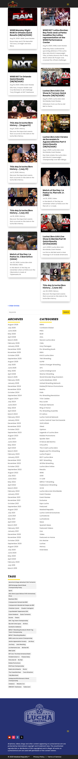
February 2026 (14, 343)
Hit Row (25, 624)
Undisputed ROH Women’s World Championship (19, 680)
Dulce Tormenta (25, 614)
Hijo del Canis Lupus (15, 624)
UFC (41, 368)
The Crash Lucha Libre (49, 448)
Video (20, 265)
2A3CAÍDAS (44, 423)
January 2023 (13, 457)
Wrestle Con (21, 684)
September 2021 (14, 506)
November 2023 (14, 426)
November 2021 (14, 500)
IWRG (42, 324)
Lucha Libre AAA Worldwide (51, 491)
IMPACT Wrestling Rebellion (17, 635)
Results (43, 469)
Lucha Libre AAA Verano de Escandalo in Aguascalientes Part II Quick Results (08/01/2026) (55, 141)
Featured (43, 506)
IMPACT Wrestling (47, 482)
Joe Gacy (11, 644)
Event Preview (45, 494)
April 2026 (12, 337)
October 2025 (13, 355)
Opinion (43, 429)
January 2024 (13, 420)
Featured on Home (47, 537)
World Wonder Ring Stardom (51, 377)
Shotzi (25, 669)
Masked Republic (47, 509)
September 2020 (15, 543)
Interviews (44, 550)
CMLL (42, 343)
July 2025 (12, 364)
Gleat (42, 426)
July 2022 (12, 476)
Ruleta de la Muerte (15, 669)
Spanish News (45, 525)
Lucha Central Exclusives (50, 513)
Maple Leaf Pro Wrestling (50, 451)
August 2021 (13, 509)
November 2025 (14, 352)
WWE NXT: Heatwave (15, 687)
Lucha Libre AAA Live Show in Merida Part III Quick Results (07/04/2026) (54, 240)
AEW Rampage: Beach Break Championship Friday (17, 586)
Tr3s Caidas (45, 398)
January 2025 (13, 383)
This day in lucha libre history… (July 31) (21, 167)
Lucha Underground (48, 371)
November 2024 (14, 389)
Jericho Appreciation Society (17, 641)
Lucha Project (45, 454)
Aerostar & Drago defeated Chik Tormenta (22, 582)
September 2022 (15, 469)
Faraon (17, 617)
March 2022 (12, 488)
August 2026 (13, 324)
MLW (41, 334)
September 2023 (15, 432)
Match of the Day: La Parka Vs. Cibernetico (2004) (21, 257)
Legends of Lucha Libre (49, 432)
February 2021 (13, 528)
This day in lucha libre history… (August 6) (21, 124)
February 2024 (14, 417)
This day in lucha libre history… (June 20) (54, 286)
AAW (41, 476)
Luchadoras (44, 516)
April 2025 (12, 374)
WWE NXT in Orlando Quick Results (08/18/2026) (20, 79)
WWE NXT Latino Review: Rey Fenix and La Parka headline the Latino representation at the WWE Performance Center (55, 36)
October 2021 (13, 503)
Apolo (10, 590)
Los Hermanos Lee (14, 647)
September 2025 (15, 358)
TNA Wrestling (45, 358)
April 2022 (12, 485)
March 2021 (12, 525)
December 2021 (14, 497)
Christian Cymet (14, 608)
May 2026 (12, 334)
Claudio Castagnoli (27, 608)
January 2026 (13, 346)
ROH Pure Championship (16, 666)
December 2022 (14, 460)
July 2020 (12, 550)
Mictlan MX (25, 647)
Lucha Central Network (49, 417)
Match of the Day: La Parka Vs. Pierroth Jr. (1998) (53, 193)
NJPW (42, 361)
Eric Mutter (44, 540)
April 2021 (11, 522)
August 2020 (13, 546)
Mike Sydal (12, 650)
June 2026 (12, 331)
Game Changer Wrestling (50, 364)
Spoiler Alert (45, 439)
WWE (22, 38)
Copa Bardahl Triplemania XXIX (18, 611)
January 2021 (13, 531)
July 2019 (11, 565)
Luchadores (44, 519)
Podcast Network (47, 405)
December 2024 (14, 386)
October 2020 (13, 540)
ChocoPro (44, 445)
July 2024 (12, 401)
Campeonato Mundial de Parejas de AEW (21, 605)
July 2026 (12, 328)
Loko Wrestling (20, 644)
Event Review (29, 38)
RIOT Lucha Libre (46, 457)
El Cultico (43, 414)
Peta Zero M (12, 660)
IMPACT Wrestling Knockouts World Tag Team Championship (21, 631)
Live (41, 531)
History (22, 129)
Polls (41, 392)
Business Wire (13, 599)
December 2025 (14, 349)
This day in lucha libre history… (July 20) (21, 211)
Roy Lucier (44, 401)
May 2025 (12, 371)
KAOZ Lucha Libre (47, 355)
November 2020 (14, 537)
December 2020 (14, 534)
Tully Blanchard (13, 675)
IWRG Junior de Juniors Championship (20, 638)
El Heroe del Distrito (47, 442)
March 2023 (12, 451)
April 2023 (12, 448)
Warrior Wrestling (47, 374)
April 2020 (12, 559)
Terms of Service (54, 757)
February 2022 (14, 491)
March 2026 (12, 340)
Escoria (11, 617)
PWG (41, 331)
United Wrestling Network (50, 383)
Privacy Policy (38, 757)
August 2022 (13, 472)
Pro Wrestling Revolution (50, 395)
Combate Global (47, 328)
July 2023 (12, 439)
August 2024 (13, 398)
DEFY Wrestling (46, 460)
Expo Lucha (44, 503)
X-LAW (42, 479)
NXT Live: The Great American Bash (19, 654)
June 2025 (12, 368)
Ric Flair (20, 660)
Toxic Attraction (28, 672)
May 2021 (11, 519)
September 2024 (15, 395)
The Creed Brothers (15, 672)
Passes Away (26, 657)
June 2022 (12, 479)
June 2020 (12, 553)
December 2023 (14, 423)
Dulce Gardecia (13, 614)
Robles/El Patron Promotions (51, 386)
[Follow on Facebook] (17, 737)
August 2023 (13, 435)
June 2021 (12, 516)
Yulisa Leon (26, 687)
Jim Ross (31, 641)
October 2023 (13, 429)
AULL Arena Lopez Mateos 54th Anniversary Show (22, 595)
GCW (42, 488)
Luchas (42, 543)
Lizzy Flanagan (45, 346)
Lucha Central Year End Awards (52, 420)
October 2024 (13, 392)
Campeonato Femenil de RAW (18, 602)
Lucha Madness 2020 (48, 380)
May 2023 (12, 445)
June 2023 (12, 442)
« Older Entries (13, 306)
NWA (41, 352)
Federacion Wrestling (48, 485)
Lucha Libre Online (47, 466)
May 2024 (12, 408)
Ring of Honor (45, 408)
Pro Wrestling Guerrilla (49, 411)
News (42, 522)
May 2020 (12, 556)
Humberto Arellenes (15, 627)
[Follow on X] (21, 737)
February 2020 (14, 562)
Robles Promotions (47, 435)
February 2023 (14, 454)
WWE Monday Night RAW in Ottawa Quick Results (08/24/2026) (21, 33)
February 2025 (14, 380)
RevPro (42, 389)
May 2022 (12, 482)
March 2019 (12, 568)
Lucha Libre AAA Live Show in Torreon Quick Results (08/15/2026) (54, 93)
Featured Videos (46, 528)
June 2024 (12, 405)
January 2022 (13, 494)
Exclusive (43, 500)
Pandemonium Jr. (14, 657)
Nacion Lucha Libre (47, 340)
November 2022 (14, 463)
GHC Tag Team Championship (18, 620)
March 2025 (12, 377)
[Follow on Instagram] (13, 737)
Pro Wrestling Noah (47, 349)
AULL (41, 337)
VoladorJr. (12, 684)
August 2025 (13, 361)
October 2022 (13, 466)
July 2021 (11, 513)
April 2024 (12, 411)
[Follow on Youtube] (9, 737)
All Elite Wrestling (47, 463)
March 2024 (13, 414)
